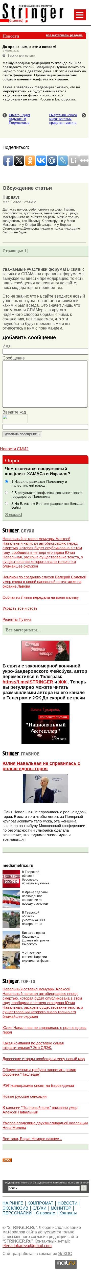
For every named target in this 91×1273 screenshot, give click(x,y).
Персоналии (17, 1213)
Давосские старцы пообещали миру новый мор (44, 1059)
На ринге (13, 1203)
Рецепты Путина (17, 619)
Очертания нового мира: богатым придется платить (63, 119)
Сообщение (14, 358)
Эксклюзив (15, 1208)
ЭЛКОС (65, 1253)
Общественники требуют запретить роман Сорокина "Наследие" (39, 1072)
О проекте (45, 1213)
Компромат (40, 1203)
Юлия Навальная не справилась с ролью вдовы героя (41, 766)
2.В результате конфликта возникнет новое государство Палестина (47, 494)
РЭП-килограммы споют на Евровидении (38, 1085)
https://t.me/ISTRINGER (28, 681)
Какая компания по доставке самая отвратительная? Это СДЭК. (33, 1045)
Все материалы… (23, 629)
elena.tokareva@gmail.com (27, 1246)
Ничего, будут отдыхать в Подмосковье (19, 119)
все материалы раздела (64, 35)
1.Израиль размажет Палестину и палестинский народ (39, 483)
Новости (68, 1203)
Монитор (61, 1208)
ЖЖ (62, 681)
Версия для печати (21, 55)
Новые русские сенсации (25, 1096)
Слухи (40, 1208)
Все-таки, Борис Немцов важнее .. (32, 1139)
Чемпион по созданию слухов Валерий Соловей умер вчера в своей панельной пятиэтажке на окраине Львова (44, 581)
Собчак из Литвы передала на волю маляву (41, 597)
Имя (7, 346)
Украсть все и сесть (20, 608)
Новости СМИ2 (14, 449)
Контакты (68, 1213)
